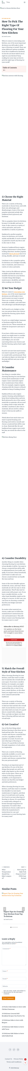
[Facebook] (10, 1049)
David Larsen (7, 36)
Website (5, 986)
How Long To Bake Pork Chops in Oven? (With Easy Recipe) (21, 872)
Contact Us (8, 1059)
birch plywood (14, 254)
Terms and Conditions (14, 1062)
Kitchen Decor (6, 18)
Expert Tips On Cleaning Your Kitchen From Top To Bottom (14, 914)
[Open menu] (24, 2)
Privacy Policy (18, 1059)
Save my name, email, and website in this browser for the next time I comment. (14, 992)
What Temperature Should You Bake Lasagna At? (6, 872)
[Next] (23, 909)
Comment (6, 949)
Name (5, 971)
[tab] (10, 927)
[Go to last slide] (4, 909)
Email (5, 979)
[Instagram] (18, 1049)
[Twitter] (14, 1049)
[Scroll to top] (24, 1068)
